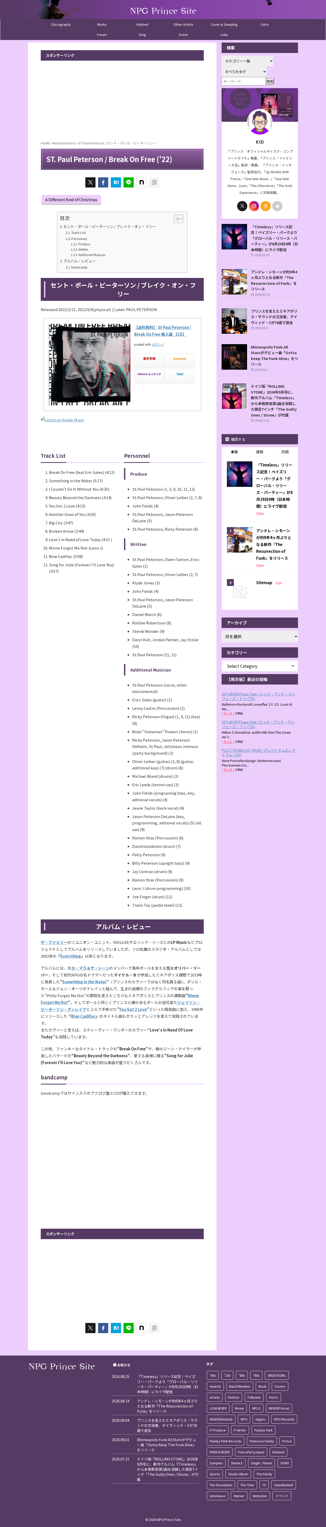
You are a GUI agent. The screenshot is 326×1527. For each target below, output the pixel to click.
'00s (213, 1375)
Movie (239, 1408)
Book (262, 1386)
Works (102, 24)
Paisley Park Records (225, 1441)
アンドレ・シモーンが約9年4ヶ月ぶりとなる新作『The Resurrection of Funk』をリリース (274, 280)
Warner (239, 1495)
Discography (61, 24)
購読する (237, 439)
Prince (287, 1441)
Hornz (273, 1397)
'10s (227, 1375)
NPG (244, 1419)
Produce (84, 244)
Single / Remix (261, 1463)
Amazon (179, 358)
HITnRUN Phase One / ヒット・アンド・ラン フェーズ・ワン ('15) (258, 724)
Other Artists (183, 24)
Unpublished (283, 1484)
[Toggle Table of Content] (176, 219)
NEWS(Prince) (279, 1408)
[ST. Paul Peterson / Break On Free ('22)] (116, 182)
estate (215, 1397)
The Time (247, 1484)
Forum (102, 34)
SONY (284, 1463)
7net (179, 374)
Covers (280, 1386)
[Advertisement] (122, 99)
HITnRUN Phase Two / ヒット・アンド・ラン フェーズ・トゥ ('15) (258, 696)
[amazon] (266, 206)
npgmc (260, 1419)
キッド (228, 713)
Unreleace (217, 1495)
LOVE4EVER (218, 1408)
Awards (215, 1386)
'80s (242, 1375)
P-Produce (218, 1430)
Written (83, 249)
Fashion (233, 1397)
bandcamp (79, 267)
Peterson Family (262, 1441)
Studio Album (238, 1473)
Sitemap (264, 582)
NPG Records (284, 1419)
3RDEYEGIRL (277, 1375)
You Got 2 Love (133, 1009)
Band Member (239, 1386)
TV (264, 1484)
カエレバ (158, 344)
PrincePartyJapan (251, 1452)
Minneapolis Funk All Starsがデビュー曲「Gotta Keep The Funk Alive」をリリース (274, 355)
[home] (277, 206)
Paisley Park (263, 1430)
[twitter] (90, 182)
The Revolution (221, 1484)
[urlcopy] (154, 182)
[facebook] (103, 182)
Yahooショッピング (149, 374)
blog (142, 34)
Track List (78, 232)
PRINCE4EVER (220, 1452)
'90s (256, 1375)
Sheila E (237, 1463)
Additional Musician (91, 254)
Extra (265, 24)
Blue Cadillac (83, 1016)
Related (142, 24)
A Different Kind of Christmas (71, 199)
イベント (282, 1495)
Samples (216, 1463)
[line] (129, 182)
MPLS (256, 1408)
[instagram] (254, 206)
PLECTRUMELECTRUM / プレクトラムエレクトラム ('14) (258, 752)
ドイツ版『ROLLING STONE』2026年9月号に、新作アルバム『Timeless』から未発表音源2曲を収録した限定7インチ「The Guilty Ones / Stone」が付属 (274, 400)
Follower (254, 1397)
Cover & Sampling (224, 24)
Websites (260, 1495)
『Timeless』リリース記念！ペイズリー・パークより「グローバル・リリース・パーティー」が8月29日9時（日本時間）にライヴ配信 (274, 238)
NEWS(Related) (221, 1419)
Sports (215, 1473)
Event (183, 34)
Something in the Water (84, 981)
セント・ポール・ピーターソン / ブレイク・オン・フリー (109, 226)
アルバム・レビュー (79, 260)
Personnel (79, 238)
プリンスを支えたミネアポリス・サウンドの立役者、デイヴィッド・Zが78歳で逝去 (274, 316)
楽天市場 (149, 358)
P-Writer (240, 1430)
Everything (70, 956)
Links (224, 34)
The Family (264, 1473)
